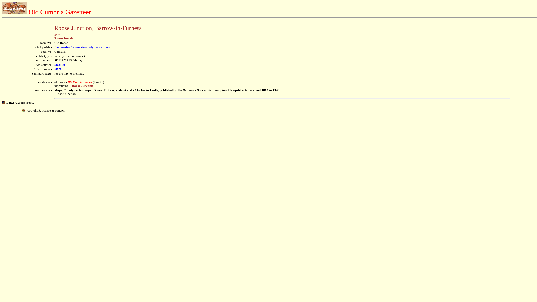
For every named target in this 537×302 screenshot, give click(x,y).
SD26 (58, 69)
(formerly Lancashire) (82, 47)
